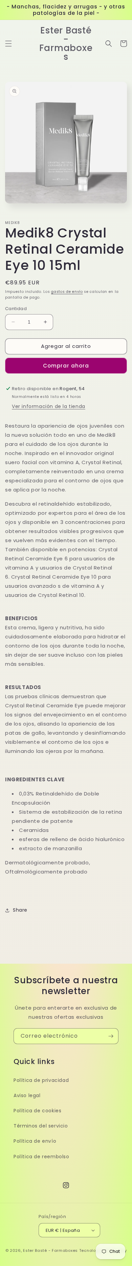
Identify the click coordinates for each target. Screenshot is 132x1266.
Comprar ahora (66, 365)
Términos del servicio (41, 1125)
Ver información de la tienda (48, 406)
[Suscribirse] (110, 1036)
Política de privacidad (41, 1080)
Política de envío (35, 1141)
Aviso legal (27, 1095)
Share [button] (20, 910)
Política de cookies (37, 1110)
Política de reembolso (41, 1156)
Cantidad (16, 308)
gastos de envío (67, 291)
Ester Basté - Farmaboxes (50, 1250)
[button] (8, 43)
